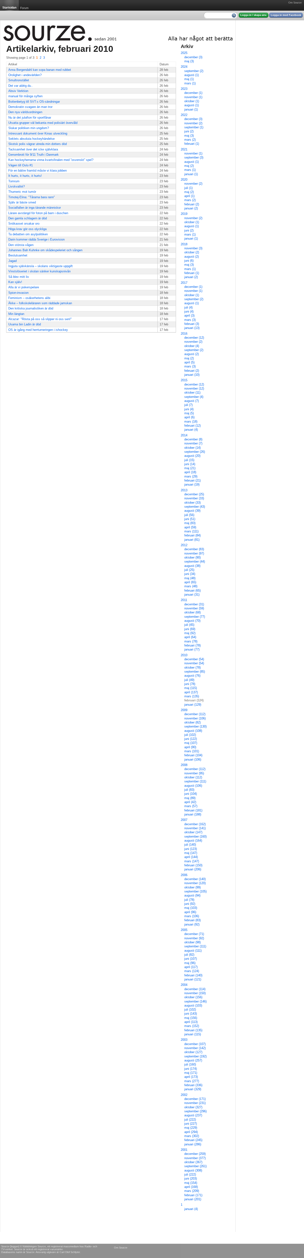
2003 (184, 1039)
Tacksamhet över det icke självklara (33, 149)
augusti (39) (192, 510)
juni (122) (190, 739)
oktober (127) (193, 1052)
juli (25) (189, 570)
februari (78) (192, 645)
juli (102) (190, 735)
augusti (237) (193, 1115)
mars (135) (191, 696)
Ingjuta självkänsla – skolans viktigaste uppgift (40, 266)
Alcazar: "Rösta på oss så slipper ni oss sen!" (40, 319)
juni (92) (189, 904)
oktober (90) (192, 557)
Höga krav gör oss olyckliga (27, 229)
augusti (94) (192, 895)
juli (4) (188, 307)
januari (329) (192, 1089)
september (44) (194, 561)
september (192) (195, 1056)
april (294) (191, 1132)
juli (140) (190, 844)
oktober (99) (192, 887)
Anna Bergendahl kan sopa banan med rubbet (39, 70)
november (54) (194, 663)
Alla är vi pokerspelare (23, 287)
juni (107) (190, 958)
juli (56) (189, 515)
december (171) (195, 1099)
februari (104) (193, 755)
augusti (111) (193, 950)
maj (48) (189, 578)
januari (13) (192, 328)
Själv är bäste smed (22, 202)
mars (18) (190, 421)
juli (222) (190, 1119)
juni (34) (189, 574)
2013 (184, 490)
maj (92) (189, 633)
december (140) (195, 879)
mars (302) (191, 1136)
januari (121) (192, 979)
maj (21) (189, 468)
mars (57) (190, 806)
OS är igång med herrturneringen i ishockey (38, 330)
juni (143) (190, 1013)
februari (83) (192, 920)
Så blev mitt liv (18, 277)
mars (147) (191, 861)
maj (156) (190, 1018)
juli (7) (188, 405)
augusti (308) (193, 1170)
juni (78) (189, 684)
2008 (184, 765)
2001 (184, 1150)
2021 (184, 149)
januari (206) (192, 869)
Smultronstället (18, 80)
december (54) (194, 659)
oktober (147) (193, 832)
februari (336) (193, 1085)
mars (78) (190, 641)
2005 (184, 930)
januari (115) (192, 1034)
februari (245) (193, 1140)
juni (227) (190, 1123)
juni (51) (189, 519)
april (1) (189, 196)
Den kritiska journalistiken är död (30, 308)
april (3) (189, 315)
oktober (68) (192, 612)
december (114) (194, 989)
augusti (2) (191, 256)
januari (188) (192, 814)
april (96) (190, 912)
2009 (184, 710)
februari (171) (193, 1195)
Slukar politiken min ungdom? (28, 128)
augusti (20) (192, 456)
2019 (184, 214)
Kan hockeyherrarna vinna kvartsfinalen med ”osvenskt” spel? (50, 160)
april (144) (191, 857)
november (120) (195, 883)
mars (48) (190, 586)
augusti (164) (193, 840)
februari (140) (193, 975)
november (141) (195, 828)
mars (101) (191, 751)
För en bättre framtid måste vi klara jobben (37, 170)
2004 (184, 985)
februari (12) (192, 425)
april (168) (191, 1187)
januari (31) (192, 594)
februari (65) (192, 590)
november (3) (193, 248)
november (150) (195, 993)
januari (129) (192, 704)
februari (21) (192, 480)
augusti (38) (192, 566)
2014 (184, 435)
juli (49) (189, 680)
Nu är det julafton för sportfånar (29, 117)
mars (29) (190, 476)
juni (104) (190, 793)
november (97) (194, 553)
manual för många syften (25, 96)
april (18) (190, 472)
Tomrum (13, 181)
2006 (184, 875)
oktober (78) (192, 667)
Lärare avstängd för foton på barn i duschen (38, 213)
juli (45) (189, 625)
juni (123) (190, 849)
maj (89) (189, 798)
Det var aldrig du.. (20, 85)
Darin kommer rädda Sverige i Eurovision (36, 239)
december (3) (193, 57)
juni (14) (189, 464)
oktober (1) (191, 101)
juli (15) (189, 460)
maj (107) (190, 743)
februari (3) (191, 324)
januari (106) (192, 759)
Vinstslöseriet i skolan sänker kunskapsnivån (39, 271)
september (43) (194, 506)
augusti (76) (192, 675)
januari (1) (191, 109)
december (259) (195, 1154)
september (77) (194, 616)
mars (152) (191, 1026)
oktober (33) (192, 502)
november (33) (194, 498)
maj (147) (190, 853)
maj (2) (189, 166)
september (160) (195, 836)
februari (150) (193, 865)
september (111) (195, 781)
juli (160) (190, 1064)
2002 (184, 1095)
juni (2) (189, 131)
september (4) (193, 397)
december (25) (194, 494)
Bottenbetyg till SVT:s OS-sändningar (34, 101)
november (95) (194, 773)
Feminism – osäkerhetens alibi (29, 298)
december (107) (195, 1044)
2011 (184, 600)
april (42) (190, 802)
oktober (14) (192, 447)
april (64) (190, 637)
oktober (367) (193, 1162)
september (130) (195, 726)
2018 (184, 244)
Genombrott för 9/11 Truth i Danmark (33, 154)
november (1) (193, 97)
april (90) (190, 747)
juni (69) (189, 629)
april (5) (189, 362)
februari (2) (191, 204)
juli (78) (189, 899)
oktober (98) (192, 942)
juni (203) (190, 1178)
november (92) (194, 938)
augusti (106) (193, 785)
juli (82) (189, 954)
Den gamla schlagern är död (27, 218)
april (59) (190, 527)
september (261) (195, 1166)
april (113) (191, 1022)
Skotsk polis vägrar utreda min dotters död (37, 144)
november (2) (193, 123)
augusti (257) (193, 1060)
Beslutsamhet (17, 255)
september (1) (193, 127)
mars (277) (191, 1081)
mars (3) (190, 320)
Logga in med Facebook (286, 15)
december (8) (193, 439)
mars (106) (191, 916)
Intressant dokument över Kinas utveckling (37, 133)
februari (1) (191, 143)
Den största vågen (20, 245)
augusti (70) (192, 620)
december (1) (193, 93)
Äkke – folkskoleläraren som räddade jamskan (40, 303)
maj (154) (190, 1183)
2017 (184, 282)
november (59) (194, 608)
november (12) (194, 388)
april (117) (191, 967)
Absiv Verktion (18, 91)
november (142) (195, 1048)
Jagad (12, 261)
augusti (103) (193, 1005)
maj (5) (189, 413)
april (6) (189, 417)
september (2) (193, 71)
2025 (184, 53)
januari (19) (192, 484)
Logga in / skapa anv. (253, 15)
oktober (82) (192, 722)
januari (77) (192, 649)
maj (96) (189, 963)
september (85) (194, 671)
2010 (184, 655)
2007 (184, 820)
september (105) (195, 891)
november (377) (195, 1158)
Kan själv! (15, 282)
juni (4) (189, 311)
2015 (184, 380)
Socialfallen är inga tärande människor (34, 207)
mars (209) (191, 1191)
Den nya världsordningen (25, 112)
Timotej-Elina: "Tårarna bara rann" (31, 197)
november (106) (195, 718)
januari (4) (191, 429)
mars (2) (190, 139)
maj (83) (189, 523)
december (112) (194, 714)
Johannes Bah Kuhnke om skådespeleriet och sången (45, 250)
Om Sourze (295, 2)
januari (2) (191, 208)
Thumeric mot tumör (22, 191)
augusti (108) (193, 731)
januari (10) (192, 374)
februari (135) (193, 1030)
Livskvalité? (16, 186)
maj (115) (190, 688)
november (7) (193, 443)
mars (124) (191, 971)
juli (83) (189, 789)
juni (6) (189, 260)
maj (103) (190, 908)
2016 (184, 333)
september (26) (194, 451)
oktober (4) (191, 346)
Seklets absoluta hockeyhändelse (31, 138)
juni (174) (190, 1068)
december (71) (194, 934)
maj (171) (190, 1073)
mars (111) (191, 531)
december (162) (195, 824)
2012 (184, 545)
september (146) (195, 1001)
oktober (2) (191, 252)
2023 (184, 89)
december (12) (194, 337)
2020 (184, 179)
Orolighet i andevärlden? (25, 75)
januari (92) (192, 924)
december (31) (194, 604)
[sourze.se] (117, 32)
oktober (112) (193, 777)
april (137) (191, 692)
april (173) (191, 1077)
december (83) (194, 549)
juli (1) (188, 188)
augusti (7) (191, 401)
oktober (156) (193, 997)
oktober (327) (193, 1107)
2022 (184, 115)
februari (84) (192, 535)
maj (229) (190, 1127)
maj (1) (189, 79)
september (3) (193, 157)
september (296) (195, 1111)
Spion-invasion (18, 292)
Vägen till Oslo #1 (20, 165)
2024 (184, 66)
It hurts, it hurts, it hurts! (25, 176)
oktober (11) (192, 392)
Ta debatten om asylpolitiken (28, 234)
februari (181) (193, 810)
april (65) (190, 582)
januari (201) (192, 1199)
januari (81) (192, 539)
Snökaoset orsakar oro (23, 223)
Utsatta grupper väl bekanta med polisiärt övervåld (42, 123)
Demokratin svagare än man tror (30, 107)
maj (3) (189, 61)
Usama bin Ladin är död (24, 324)
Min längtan (16, 314)
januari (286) (192, 1144)
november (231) (195, 1103)
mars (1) (190, 83)
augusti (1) (191, 75)
